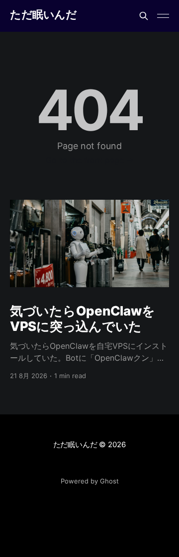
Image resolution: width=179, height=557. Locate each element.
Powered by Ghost (90, 481)
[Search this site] (144, 16)
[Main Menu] (163, 15)
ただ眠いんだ (43, 14)
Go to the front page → (90, 160)
